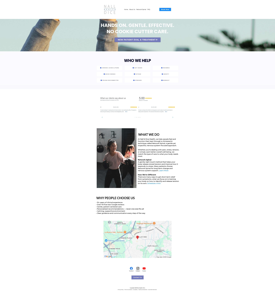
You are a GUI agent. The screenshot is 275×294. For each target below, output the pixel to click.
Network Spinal (141, 9)
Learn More (163, 171)
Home (126, 9)
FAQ (148, 9)
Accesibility (135, 289)
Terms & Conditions (128, 289)
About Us (132, 9)
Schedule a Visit (154, 183)
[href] (137, 239)
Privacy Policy (121, 289)
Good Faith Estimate (152, 289)
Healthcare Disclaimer (142, 289)
